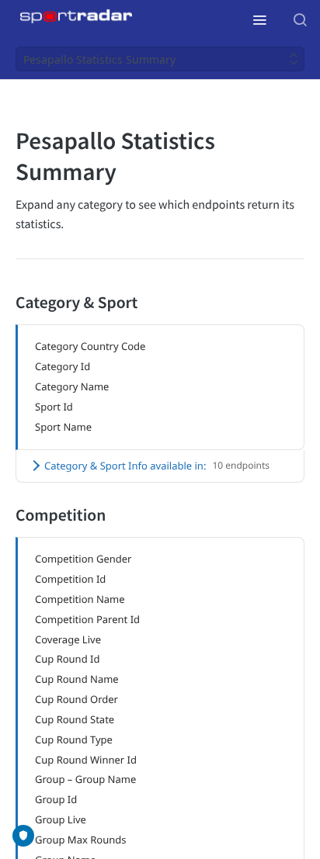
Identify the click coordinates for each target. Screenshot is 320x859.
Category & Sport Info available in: (157, 466)
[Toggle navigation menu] (259, 19)
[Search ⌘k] (299, 19)
